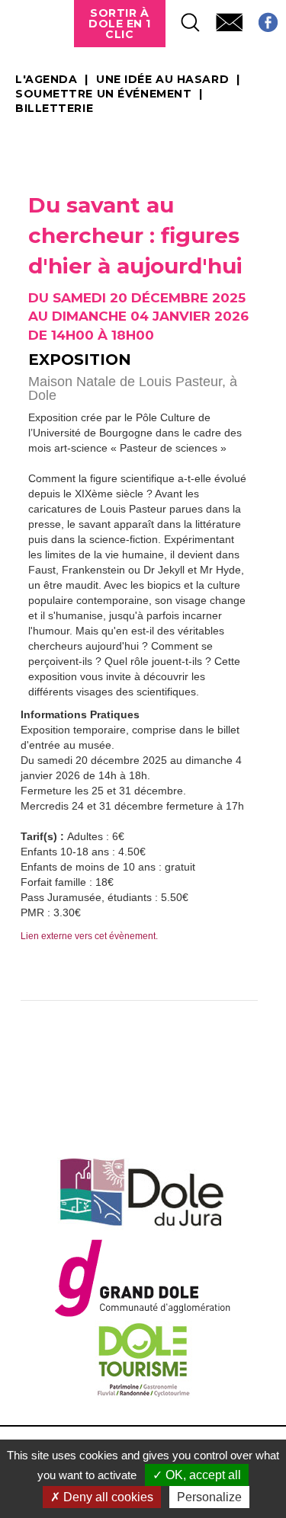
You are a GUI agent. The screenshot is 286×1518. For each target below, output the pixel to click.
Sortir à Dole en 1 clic (119, 23)
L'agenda (46, 80)
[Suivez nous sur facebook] (260, 18)
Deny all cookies (106, 1497)
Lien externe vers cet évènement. (89, 936)
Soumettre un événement (103, 94)
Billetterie (54, 109)
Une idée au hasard (162, 80)
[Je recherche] (183, 18)
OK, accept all (201, 1474)
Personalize (209, 1497)
